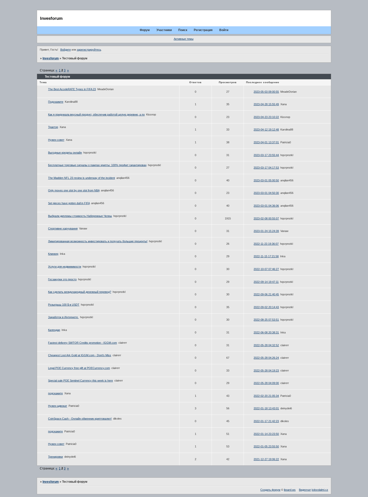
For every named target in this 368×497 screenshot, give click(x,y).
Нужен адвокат (57, 405)
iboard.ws (290, 489)
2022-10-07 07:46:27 (266, 269)
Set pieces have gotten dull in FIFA (69, 203)
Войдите (65, 49)
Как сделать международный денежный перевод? (79, 291)
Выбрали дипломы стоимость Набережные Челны (80, 215)
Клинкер (53, 253)
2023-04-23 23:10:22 (266, 116)
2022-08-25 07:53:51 (266, 319)
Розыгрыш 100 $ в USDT (63, 304)
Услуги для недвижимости (64, 266)
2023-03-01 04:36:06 (266, 205)
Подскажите (55, 101)
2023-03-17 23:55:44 (266, 155)
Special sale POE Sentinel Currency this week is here (80, 380)
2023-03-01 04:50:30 (266, 192)
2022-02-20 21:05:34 (266, 395)
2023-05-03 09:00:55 (266, 91)
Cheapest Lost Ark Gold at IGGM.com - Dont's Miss (79, 355)
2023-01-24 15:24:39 (266, 230)
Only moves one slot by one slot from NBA (73, 190)
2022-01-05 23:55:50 (266, 446)
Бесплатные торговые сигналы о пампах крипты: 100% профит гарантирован (97, 165)
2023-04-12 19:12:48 (266, 129)
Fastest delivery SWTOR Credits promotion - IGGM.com (82, 342)
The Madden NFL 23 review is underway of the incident (81, 177)
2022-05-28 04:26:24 (266, 357)
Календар (54, 329)
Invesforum (51, 58)
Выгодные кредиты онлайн (65, 152)
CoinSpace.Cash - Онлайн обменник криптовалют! (80, 418)
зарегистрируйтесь (89, 49)
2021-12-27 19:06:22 (266, 459)
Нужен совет (56, 139)
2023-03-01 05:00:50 (266, 180)
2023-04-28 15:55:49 (266, 104)
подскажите (55, 393)
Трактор (53, 127)
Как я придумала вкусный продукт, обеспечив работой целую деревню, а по (96, 114)
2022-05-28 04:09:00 (266, 383)
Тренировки (55, 456)
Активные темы (184, 38)
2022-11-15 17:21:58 (266, 256)
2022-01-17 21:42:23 (266, 421)
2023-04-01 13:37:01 (266, 142)
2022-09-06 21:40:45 (266, 294)
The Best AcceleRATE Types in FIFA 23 (72, 89)
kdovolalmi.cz (320, 489)
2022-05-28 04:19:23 (266, 370)
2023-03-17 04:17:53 (266, 167)
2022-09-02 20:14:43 (266, 307)
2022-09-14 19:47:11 (266, 281)
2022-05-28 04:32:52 (266, 345)
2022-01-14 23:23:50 (266, 433)
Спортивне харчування (63, 228)
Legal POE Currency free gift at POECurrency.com (79, 367)
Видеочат (305, 489)
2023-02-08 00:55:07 (266, 218)
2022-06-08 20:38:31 (266, 332)
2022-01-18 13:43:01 (266, 408)
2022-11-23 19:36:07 (266, 243)
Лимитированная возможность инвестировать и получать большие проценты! (97, 241)
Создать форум (270, 489)
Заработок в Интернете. (63, 317)
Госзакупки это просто (62, 279)
